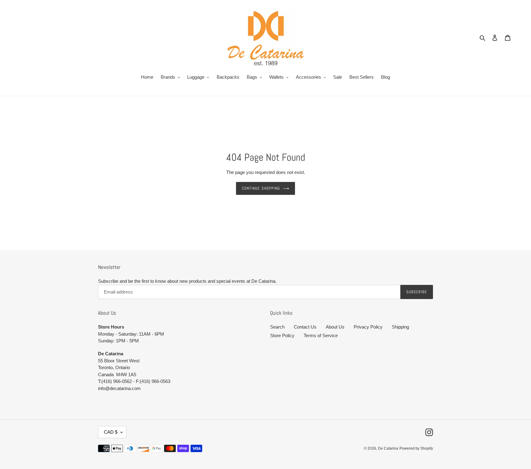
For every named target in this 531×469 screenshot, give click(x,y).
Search (277, 326)
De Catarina (388, 448)
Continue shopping (261, 188)
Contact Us (305, 326)
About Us (335, 326)
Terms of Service (321, 335)
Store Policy (282, 335)
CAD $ (110, 432)
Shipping (400, 326)
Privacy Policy (368, 326)
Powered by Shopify (416, 448)
